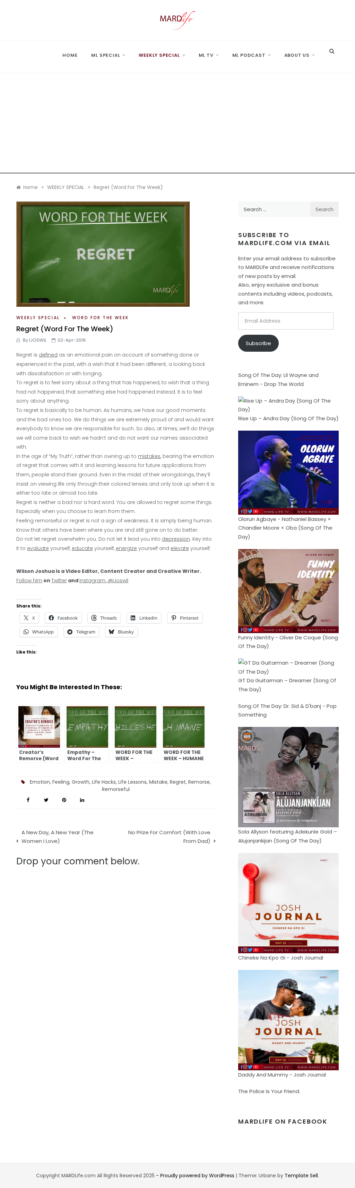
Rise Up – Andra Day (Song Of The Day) (288, 418)
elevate (180, 548)
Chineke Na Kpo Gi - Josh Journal (280, 957)
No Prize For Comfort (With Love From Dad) (169, 837)
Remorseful (116, 789)
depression (176, 539)
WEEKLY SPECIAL (159, 55)
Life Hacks (104, 781)
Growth (80, 781)
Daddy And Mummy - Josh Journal (282, 1074)
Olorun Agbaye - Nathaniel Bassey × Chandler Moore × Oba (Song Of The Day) (285, 527)
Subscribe (258, 343)
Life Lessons (132, 781)
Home (69, 55)
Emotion (40, 781)
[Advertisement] (177, 124)
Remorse (199, 781)
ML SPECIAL (105, 55)
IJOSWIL (37, 340)
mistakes (149, 456)
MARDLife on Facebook (283, 1121)
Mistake (158, 781)
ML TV (206, 55)
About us (297, 55)
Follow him (29, 580)
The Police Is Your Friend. (269, 1091)
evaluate (38, 548)
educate (82, 548)
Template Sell (301, 1175)
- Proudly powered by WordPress (196, 1175)
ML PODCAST (249, 55)
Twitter (59, 580)
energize (126, 548)
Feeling (60, 781)
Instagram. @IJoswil (103, 580)
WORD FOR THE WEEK (100, 318)
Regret (178, 781)
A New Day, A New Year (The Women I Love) (57, 837)
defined (48, 354)
